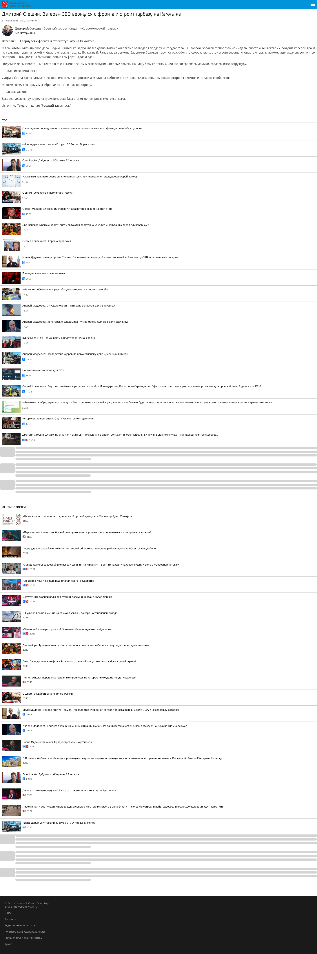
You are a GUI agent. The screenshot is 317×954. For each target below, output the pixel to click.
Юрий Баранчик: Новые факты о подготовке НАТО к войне (58, 337)
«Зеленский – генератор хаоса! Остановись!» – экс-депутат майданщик (67, 629)
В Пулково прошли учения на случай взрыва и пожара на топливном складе (70, 613)
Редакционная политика (19, 925)
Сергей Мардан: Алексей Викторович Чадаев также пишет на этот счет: (67, 208)
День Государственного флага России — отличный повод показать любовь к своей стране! (79, 661)
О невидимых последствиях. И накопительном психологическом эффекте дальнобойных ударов (82, 128)
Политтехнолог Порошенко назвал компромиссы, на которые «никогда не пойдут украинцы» (79, 677)
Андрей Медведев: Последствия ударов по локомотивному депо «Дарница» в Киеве (75, 354)
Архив (8, 944)
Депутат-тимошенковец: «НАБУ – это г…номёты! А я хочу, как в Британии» (69, 790)
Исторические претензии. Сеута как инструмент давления (58, 418)
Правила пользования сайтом (23, 938)
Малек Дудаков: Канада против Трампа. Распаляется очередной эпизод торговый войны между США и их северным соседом (100, 257)
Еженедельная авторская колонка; (43, 273)
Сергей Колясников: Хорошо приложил (46, 241)
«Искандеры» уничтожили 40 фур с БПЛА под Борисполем (58, 144)
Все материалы (25, 33)
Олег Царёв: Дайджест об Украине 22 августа (50, 160)
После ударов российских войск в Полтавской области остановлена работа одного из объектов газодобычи (89, 548)
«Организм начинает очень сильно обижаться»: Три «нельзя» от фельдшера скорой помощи (80, 176)
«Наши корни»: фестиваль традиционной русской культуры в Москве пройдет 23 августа (77, 516)
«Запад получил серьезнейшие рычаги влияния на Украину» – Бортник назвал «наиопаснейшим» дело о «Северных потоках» (101, 564)
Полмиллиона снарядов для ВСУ (43, 370)
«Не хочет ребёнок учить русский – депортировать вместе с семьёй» (65, 289)
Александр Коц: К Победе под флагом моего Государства (58, 580)
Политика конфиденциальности (24, 931)
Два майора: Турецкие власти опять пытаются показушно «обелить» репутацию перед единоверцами (85, 224)
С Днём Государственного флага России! (47, 192)
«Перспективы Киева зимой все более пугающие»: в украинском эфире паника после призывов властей (87, 532)
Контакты (10, 919)
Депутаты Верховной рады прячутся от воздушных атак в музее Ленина (67, 596)
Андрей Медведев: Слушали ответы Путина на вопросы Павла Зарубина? (68, 305)
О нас (8, 913)
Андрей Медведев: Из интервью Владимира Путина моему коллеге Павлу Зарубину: (75, 321)
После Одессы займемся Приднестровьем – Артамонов (57, 742)
